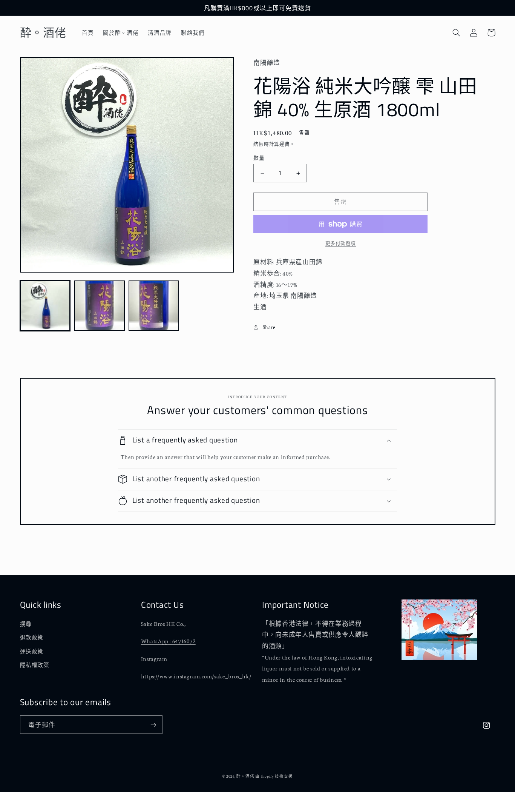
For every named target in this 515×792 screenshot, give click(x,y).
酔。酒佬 (245, 776)
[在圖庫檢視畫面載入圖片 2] (99, 305)
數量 (258, 157)
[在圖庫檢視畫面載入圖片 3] (154, 305)
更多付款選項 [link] (340, 243)
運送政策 (32, 651)
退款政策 (32, 637)
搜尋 (26, 623)
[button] (456, 32)
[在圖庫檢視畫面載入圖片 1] (45, 305)
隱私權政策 (34, 664)
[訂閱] (153, 724)
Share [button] (269, 327)
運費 (284, 144)
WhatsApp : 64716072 (168, 641)
